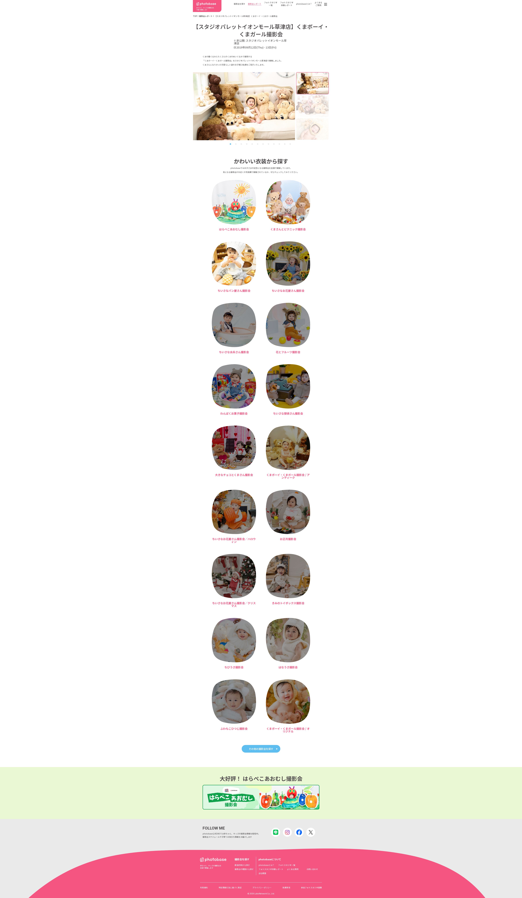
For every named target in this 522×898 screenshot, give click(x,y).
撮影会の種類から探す (244, 869)
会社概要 (262, 873)
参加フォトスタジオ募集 (311, 887)
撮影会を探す (239, 3)
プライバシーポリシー (261, 887)
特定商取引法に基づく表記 (230, 887)
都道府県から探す (242, 865)
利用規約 (204, 887)
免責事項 (286, 887)
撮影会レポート (254, 3)
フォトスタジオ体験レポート (286, 4)
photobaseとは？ (304, 3)
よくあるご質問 (318, 4)
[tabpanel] (244, 106)
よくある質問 (292, 869)
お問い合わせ (312, 869)
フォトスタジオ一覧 (270, 4)
